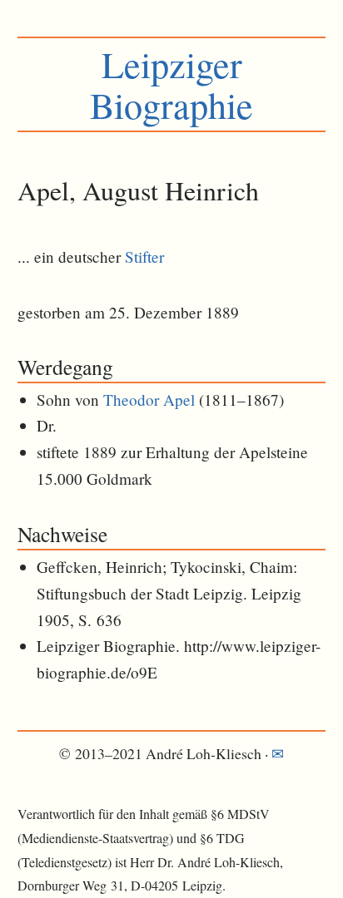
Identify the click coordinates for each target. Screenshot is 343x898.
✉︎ (277, 753)
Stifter (144, 256)
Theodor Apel (149, 399)
